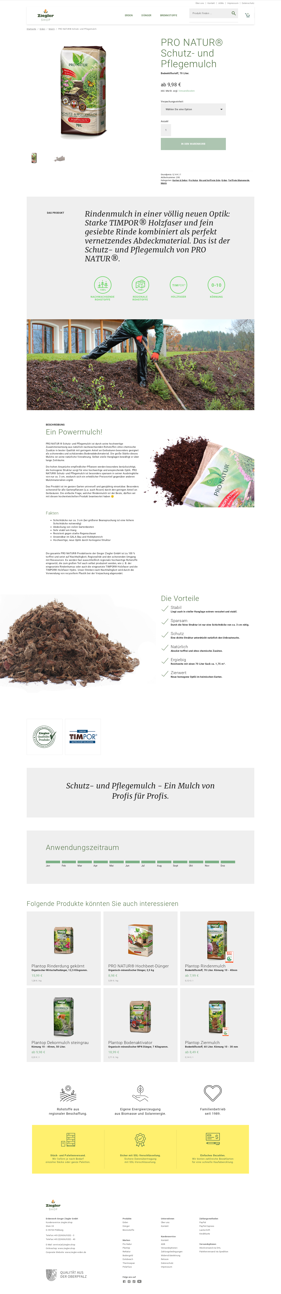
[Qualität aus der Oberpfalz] (64, 1275)
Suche (231, 15)
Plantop (126, 1248)
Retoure (165, 1259)
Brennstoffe (168, 15)
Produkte (127, 1218)
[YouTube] (139, 1282)
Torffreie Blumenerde (238, 180)
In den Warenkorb (193, 143)
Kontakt (211, 3)
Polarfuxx (127, 1267)
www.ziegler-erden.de (75, 1252)
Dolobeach (128, 1259)
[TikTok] (134, 1282)
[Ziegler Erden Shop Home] (46, 15)
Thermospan (129, 1263)
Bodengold (128, 1255)
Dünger (146, 15)
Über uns (199, 3)
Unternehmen (167, 1218)
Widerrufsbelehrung (170, 1255)
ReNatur (127, 1251)
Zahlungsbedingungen (172, 1251)
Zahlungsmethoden (208, 1218)
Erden (129, 15)
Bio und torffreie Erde (209, 180)
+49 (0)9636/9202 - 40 (64, 1239)
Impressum (232, 3)
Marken (126, 1240)
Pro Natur (193, 180)
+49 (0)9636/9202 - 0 (64, 1235)
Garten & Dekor (179, 180)
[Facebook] (124, 1282)
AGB (163, 1244)
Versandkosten (187, 91)
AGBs (221, 3)
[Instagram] (129, 1282)
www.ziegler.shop (66, 1248)
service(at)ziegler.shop (64, 1244)
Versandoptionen (169, 1248)
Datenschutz (248, 3)
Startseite (31, 29)
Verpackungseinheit (172, 101)
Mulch (52, 29)
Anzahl (164, 121)
